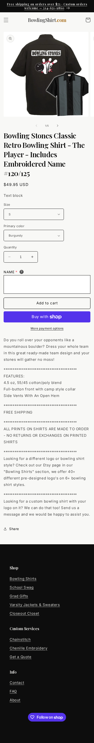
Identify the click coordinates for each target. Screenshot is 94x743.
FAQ (13, 691)
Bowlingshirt (38, 739)
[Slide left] (36, 125)
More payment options (47, 328)
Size (7, 204)
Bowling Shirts (23, 578)
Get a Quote (21, 656)
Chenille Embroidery (28, 648)
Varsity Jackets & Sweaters (35, 604)
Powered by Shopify (63, 739)
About (15, 700)
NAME (11, 272)
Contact (17, 682)
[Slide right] (57, 125)
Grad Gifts (19, 596)
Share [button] (14, 529)
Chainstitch (20, 639)
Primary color (14, 226)
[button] (6, 20)
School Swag (22, 587)
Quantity (10, 247)
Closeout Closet (24, 613)
